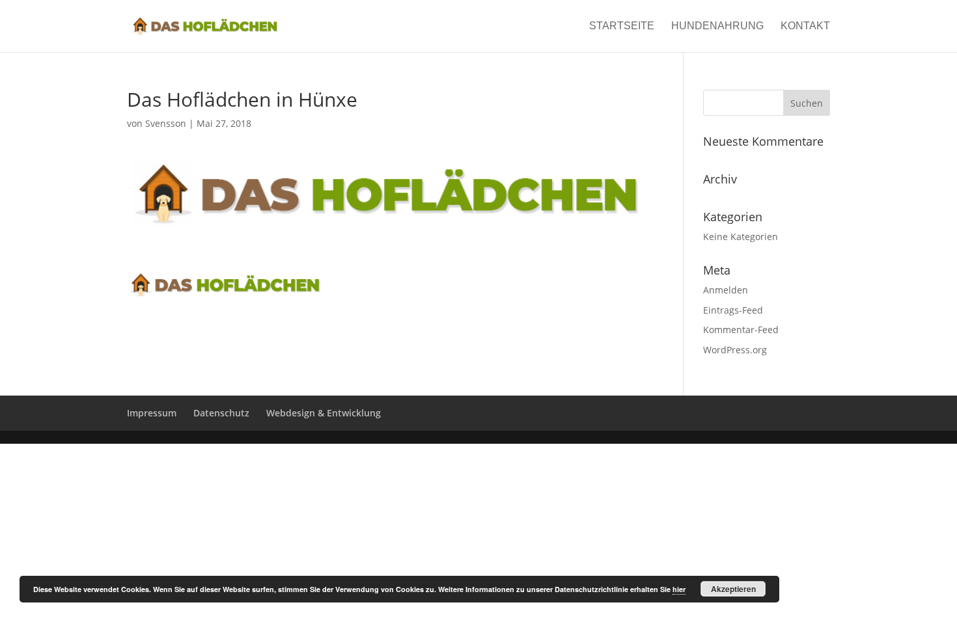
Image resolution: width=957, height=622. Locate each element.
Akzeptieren (733, 589)
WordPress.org (735, 350)
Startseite (621, 26)
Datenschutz (221, 413)
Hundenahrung (717, 26)
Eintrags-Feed (733, 310)
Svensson (165, 123)
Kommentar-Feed (741, 329)
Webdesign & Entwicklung (323, 413)
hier (679, 589)
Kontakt (805, 26)
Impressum (151, 413)
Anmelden (725, 290)
